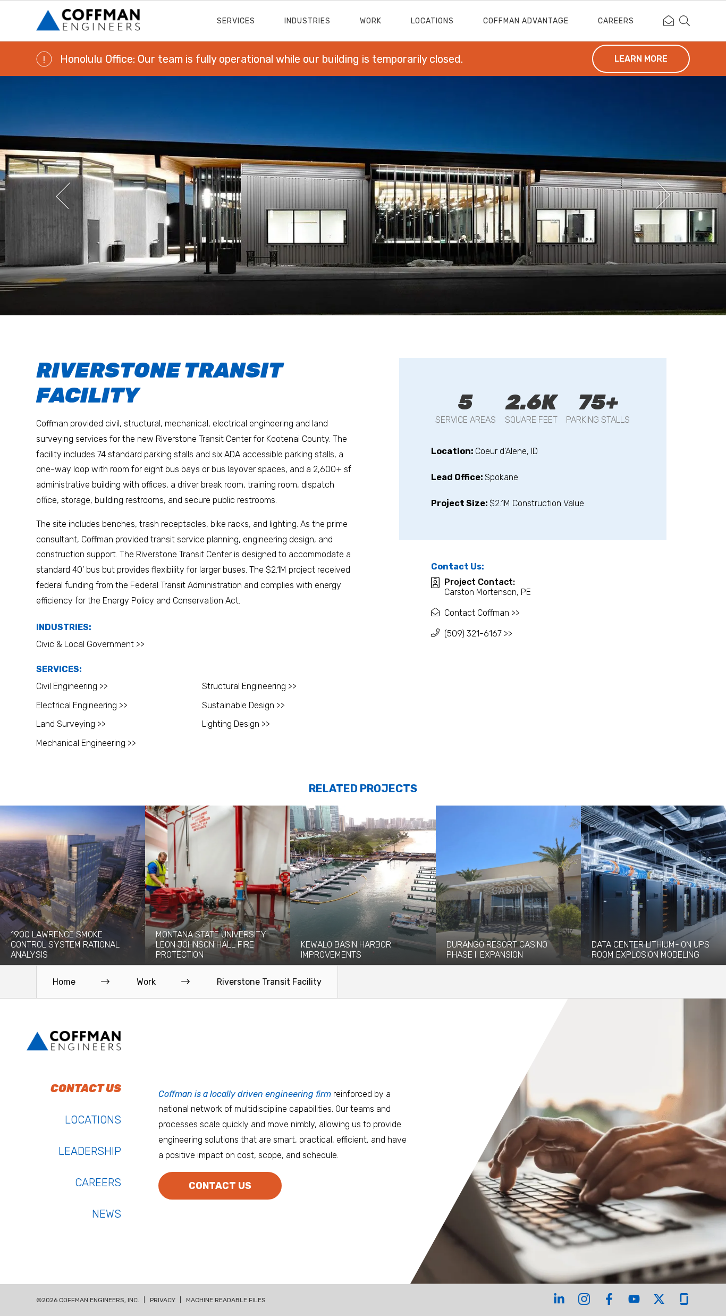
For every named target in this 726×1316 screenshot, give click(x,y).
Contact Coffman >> (482, 613)
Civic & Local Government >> (90, 644)
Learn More (641, 59)
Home (64, 982)
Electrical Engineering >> (82, 705)
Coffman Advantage (526, 21)
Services (236, 21)
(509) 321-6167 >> (478, 633)
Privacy (162, 1300)
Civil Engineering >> (72, 686)
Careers (616, 21)
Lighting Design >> (236, 724)
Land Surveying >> (71, 724)
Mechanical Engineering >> (86, 743)
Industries (307, 21)
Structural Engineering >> (249, 686)
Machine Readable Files (226, 1300)
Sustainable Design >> (243, 705)
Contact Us (220, 1186)
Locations (432, 21)
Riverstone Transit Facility (269, 982)
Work (371, 21)
